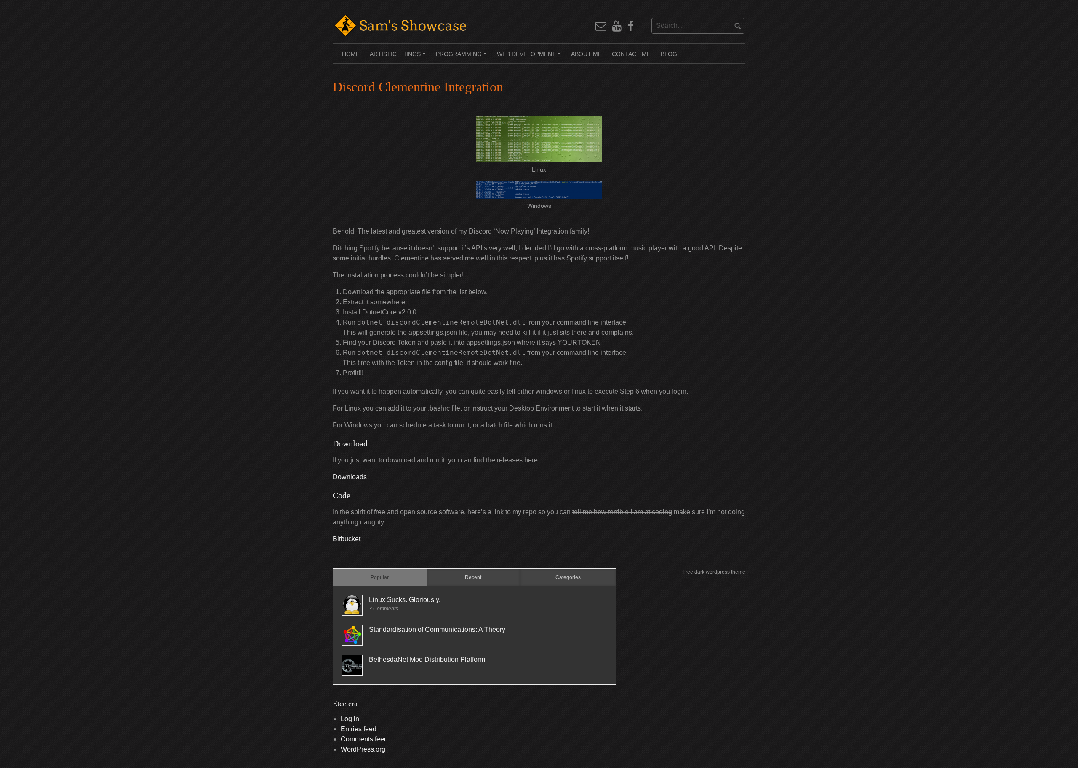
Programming (462, 57)
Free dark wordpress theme (714, 572)
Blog (669, 54)
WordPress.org (363, 749)
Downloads (350, 477)
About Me (586, 54)
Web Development (530, 57)
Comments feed (364, 739)
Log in (350, 718)
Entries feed (358, 729)
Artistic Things (399, 57)
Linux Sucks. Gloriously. (404, 599)
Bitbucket (346, 538)
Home (351, 54)
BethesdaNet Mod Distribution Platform (427, 659)
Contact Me (631, 54)
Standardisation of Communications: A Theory (437, 629)
